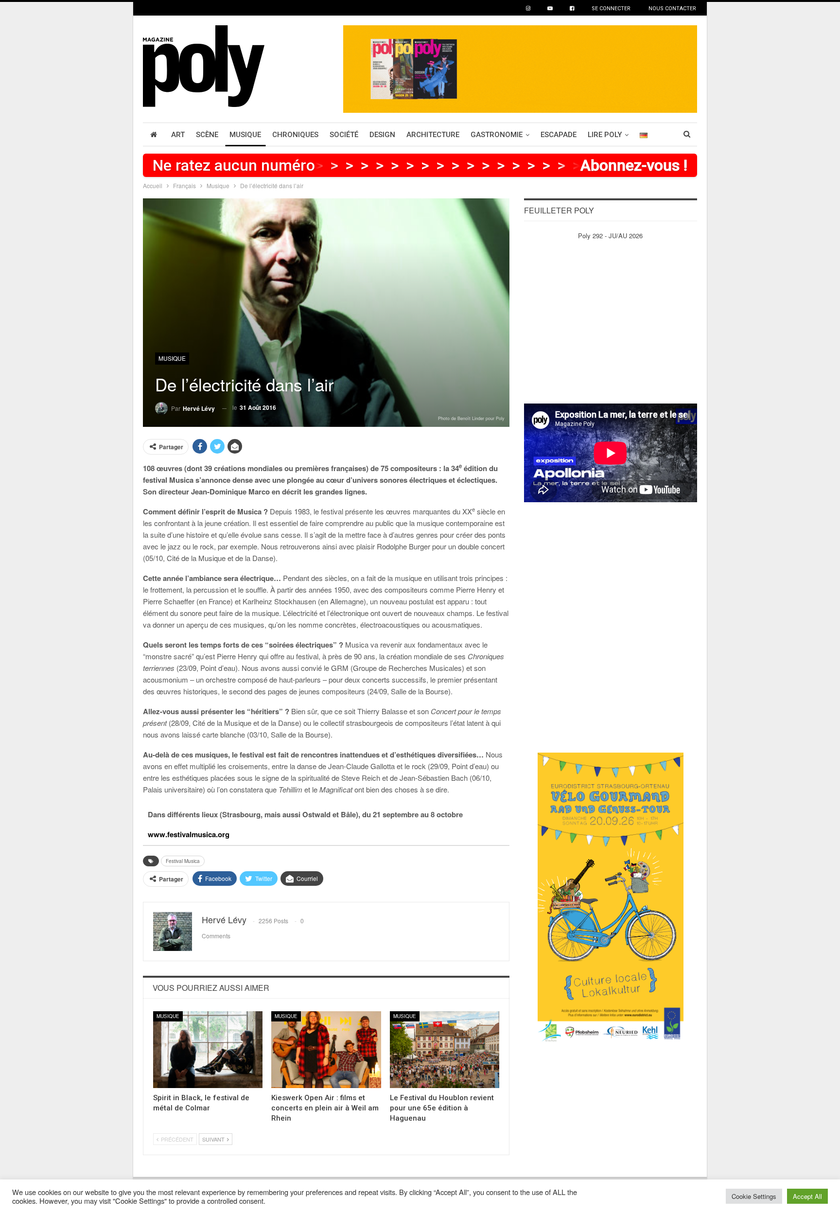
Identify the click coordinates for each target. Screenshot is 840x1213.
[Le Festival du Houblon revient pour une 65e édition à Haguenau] (444, 1049)
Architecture (432, 134)
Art (178, 134)
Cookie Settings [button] (754, 1196)
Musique (245, 134)
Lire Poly (605, 134)
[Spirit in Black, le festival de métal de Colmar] (207, 1049)
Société (344, 134)
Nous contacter (672, 8)
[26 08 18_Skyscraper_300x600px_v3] (610, 897)
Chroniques (295, 134)
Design (382, 134)
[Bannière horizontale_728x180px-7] (520, 67)
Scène (207, 134)
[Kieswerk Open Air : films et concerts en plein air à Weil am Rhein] (326, 1049)
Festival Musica (183, 861)
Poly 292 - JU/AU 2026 (610, 235)
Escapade (559, 134)
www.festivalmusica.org (188, 834)
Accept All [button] (807, 1196)
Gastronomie (497, 134)
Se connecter (611, 8)
